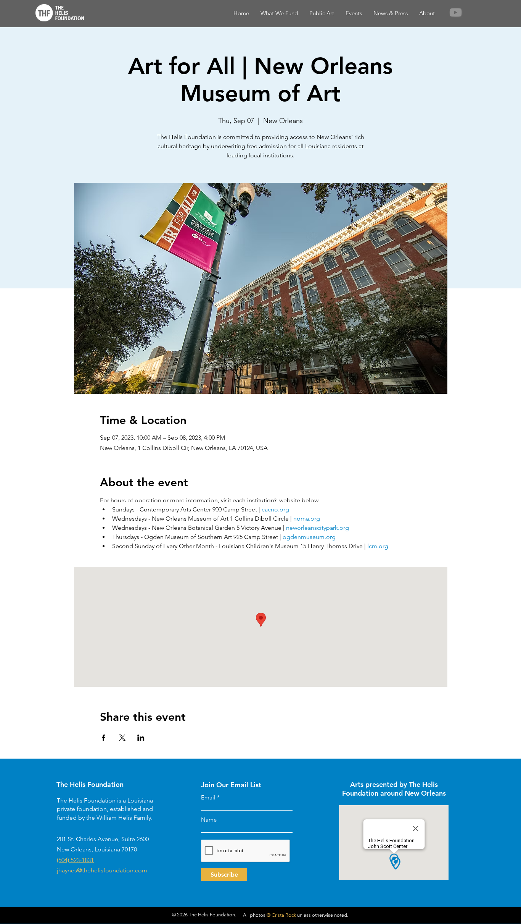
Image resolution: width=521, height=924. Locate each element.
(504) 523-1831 (75, 860)
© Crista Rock (281, 915)
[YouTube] (455, 12)
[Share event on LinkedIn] (141, 738)
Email (208, 797)
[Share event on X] (122, 738)
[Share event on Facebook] (103, 738)
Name (209, 819)
